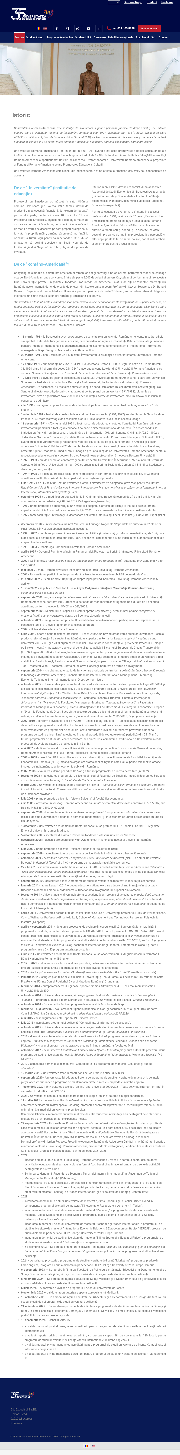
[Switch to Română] (38, 28)
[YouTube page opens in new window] (88, 28)
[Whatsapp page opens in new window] (77, 28)
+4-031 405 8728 (124, 28)
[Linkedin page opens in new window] (98, 28)
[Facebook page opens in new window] (56, 28)
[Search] (118, 2)
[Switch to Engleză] (45, 28)
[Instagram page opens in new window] (67, 28)
